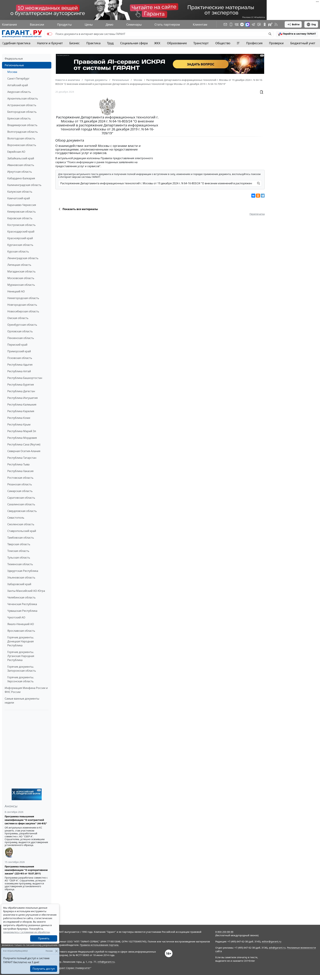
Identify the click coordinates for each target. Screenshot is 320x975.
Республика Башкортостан (24, 378)
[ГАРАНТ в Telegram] (253, 24)
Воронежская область (21, 145)
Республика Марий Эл (21, 431)
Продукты (64, 24)
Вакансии (37, 24)
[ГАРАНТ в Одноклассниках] (265, 24)
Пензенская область (20, 338)
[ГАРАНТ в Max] (247, 24)
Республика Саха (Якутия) (23, 444)
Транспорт (201, 43)
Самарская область (20, 491)
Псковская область (19, 358)
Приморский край (19, 351)
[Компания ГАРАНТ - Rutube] (270, 24)
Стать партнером (167, 24)
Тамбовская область (20, 537)
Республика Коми (18, 418)
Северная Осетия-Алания (23, 451)
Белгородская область (22, 112)
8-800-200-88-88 (224, 931)
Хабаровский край (19, 584)
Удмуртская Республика (22, 571)
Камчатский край (18, 198)
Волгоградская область (22, 132)
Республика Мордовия (22, 438)
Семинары (134, 24)
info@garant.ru (106, 961)
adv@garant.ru (277, 947)
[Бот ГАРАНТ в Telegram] (259, 24)
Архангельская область (22, 98)
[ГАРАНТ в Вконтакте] (237, 24)
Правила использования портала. (99, 945)
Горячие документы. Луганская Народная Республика (20, 656)
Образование (177, 43)
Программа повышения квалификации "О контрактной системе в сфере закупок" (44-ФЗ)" (26, 820)
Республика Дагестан (21, 391)
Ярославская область (21, 631)
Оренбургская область (22, 324)
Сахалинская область (21, 504)
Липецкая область (19, 265)
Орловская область (20, 331)
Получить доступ (43, 969)
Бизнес (74, 43)
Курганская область (20, 245)
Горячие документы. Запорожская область (21, 668)
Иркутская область (19, 171)
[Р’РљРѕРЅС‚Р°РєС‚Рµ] (253, 196)
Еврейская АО (16, 152)
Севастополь (15, 517)
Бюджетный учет (302, 43)
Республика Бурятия (20, 384)
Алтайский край (17, 85)
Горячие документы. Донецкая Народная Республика (20, 641)
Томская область (18, 551)
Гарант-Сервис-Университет (74, 968)
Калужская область (19, 191)
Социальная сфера (134, 43)
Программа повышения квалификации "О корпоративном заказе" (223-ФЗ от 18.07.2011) (26, 870)
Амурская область (19, 92)
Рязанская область (19, 484)
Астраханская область (21, 105)
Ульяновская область (21, 577)
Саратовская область (21, 497)
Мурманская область (21, 285)
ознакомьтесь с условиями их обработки (26, 932)
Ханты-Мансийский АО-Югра (26, 591)
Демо (109, 24)
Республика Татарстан (21, 458)
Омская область (17, 318)
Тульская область (18, 557)
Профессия (254, 43)
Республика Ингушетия (22, 398)
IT (238, 43)
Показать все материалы (80, 209)
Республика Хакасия (20, 471)
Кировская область (19, 218)
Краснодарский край (20, 231)
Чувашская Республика (22, 611)
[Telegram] (263, 196)
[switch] (49, 34)
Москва (12, 72)
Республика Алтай (19, 371)
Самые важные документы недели (22, 700)
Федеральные (14, 58)
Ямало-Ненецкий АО (20, 624)
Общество (222, 43)
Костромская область (21, 225)
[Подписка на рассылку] (225, 24)
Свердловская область (22, 511)
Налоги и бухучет (50, 43)
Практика (93, 43)
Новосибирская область (23, 311)
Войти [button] (296, 24)
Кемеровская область (21, 211)
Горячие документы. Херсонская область (20, 679)
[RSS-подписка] (276, 24)
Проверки (276, 43)
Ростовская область (20, 478)
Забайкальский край (20, 158)
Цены (89, 24)
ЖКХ (157, 43)
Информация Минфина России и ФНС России (26, 690)
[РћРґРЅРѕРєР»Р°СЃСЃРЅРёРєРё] (258, 196)
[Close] (56, 951)
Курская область (18, 251)
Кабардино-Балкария (21, 178)
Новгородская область (22, 305)
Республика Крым (18, 424)
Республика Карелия (20, 411)
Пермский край (17, 344)
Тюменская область (20, 564)
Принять (44, 938)
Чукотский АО (16, 617)
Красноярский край (20, 238)
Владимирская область (22, 125)
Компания (9, 24)
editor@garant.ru (271, 941)
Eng (314, 24)
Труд (110, 43)
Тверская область (18, 544)
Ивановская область (20, 165)
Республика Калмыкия (21, 404)
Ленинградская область (22, 258)
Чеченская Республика (22, 604)
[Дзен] (242, 24)
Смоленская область (20, 524)
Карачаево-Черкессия (21, 205)
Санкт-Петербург (18, 78)
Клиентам (200, 24)
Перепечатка (257, 214)
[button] (297, 34)
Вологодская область (21, 138)
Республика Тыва (18, 464)
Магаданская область (21, 271)
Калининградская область (24, 185)
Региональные (14, 65)
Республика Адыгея (19, 364)
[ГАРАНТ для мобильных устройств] (231, 24)
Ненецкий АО (16, 291)
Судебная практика (16, 43)
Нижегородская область (23, 298)
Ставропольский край (21, 531)
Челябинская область (21, 597)
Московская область (20, 278)
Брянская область (19, 118)
